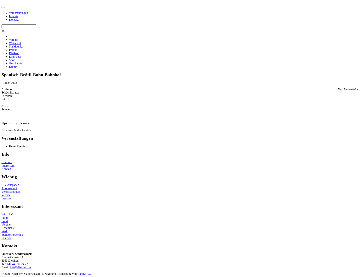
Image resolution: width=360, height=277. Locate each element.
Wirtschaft (15, 43)
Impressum (8, 165)
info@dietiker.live (20, 267)
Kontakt (14, 19)
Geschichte (15, 63)
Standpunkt (15, 46)
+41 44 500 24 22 (17, 264)
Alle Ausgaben (10, 184)
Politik (13, 49)
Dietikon (14, 53)
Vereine (13, 39)
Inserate (13, 16)
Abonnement (9, 188)
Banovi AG (84, 273)
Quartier (6, 238)
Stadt (5, 231)
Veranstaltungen (18, 12)
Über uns (7, 162)
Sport (12, 60)
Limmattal (15, 56)
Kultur (13, 66)
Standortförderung (12, 234)
